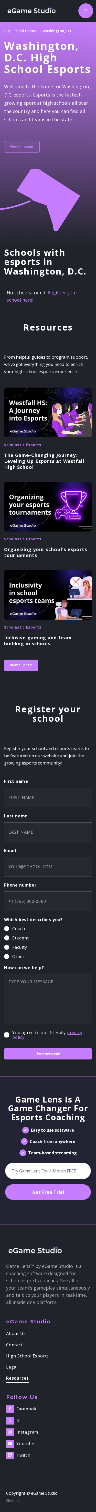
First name (16, 781)
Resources (17, 1378)
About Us (16, 1333)
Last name (16, 816)
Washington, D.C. (57, 30)
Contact (14, 1345)
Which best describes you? (33, 919)
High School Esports (20, 30)
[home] (33, 11)
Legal (12, 1367)
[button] (85, 10)
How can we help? (24, 967)
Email (10, 850)
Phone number (20, 885)
